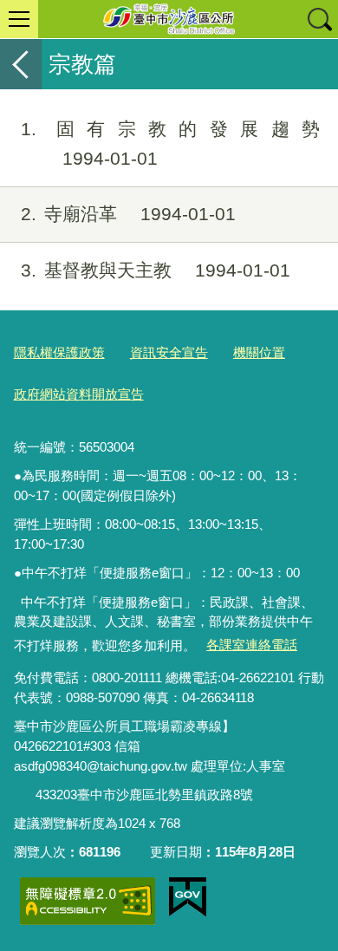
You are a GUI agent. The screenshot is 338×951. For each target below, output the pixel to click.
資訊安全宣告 (169, 352)
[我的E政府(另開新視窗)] (187, 897)
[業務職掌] (24, 795)
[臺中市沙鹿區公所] (169, 19)
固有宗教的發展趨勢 (170, 143)
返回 (21, 64)
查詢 (319, 19)
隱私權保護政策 (59, 352)
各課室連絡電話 (251, 644)
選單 (19, 19)
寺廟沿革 (128, 214)
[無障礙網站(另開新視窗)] (87, 901)
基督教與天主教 (155, 270)
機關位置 (259, 352)
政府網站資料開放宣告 (79, 394)
